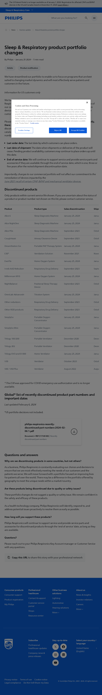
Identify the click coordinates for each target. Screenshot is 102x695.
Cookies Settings (24, 130)
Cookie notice (34, 123)
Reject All (57, 130)
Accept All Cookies (77, 130)
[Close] (87, 102)
